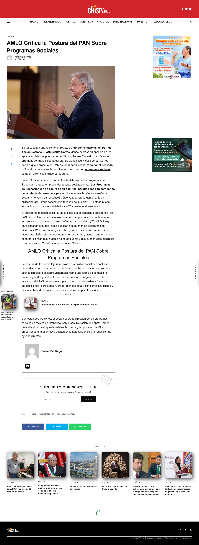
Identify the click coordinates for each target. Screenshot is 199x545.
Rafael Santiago (24, 57)
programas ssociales (66, 414)
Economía (74, 482)
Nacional (105, 482)
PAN (53, 414)
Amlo (34, 414)
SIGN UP (88, 399)
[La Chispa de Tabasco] (99, 9)
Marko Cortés (44, 414)
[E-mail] (27, 367)
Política (10, 36)
